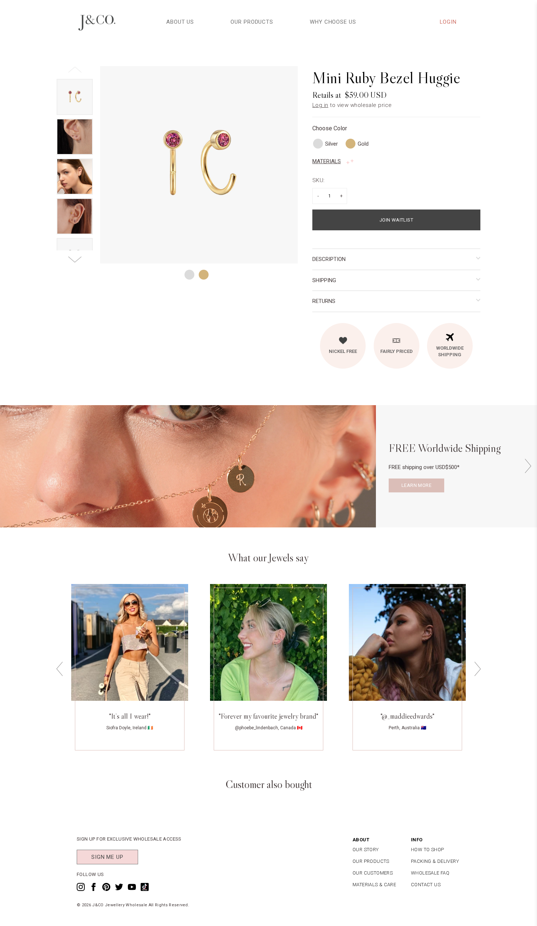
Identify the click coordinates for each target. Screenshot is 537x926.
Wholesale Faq (430, 873)
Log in (320, 105)
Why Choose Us (333, 22)
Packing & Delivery (435, 861)
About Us (180, 22)
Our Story (366, 849)
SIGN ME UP (107, 857)
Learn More (416, 485)
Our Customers (373, 873)
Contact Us (426, 884)
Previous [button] (59, 669)
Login (448, 22)
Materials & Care (374, 884)
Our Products (252, 22)
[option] (199, 165)
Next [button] (528, 466)
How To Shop (427, 849)
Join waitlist (396, 220)
